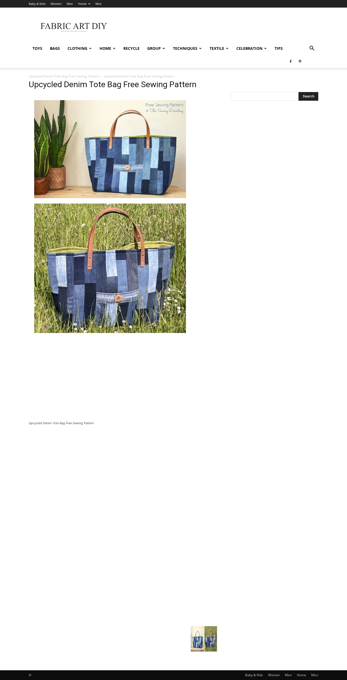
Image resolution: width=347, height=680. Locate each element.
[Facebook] (291, 61)
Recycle (131, 48)
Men (70, 4)
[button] (311, 48)
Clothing (77, 48)
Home (82, 4)
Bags (55, 48)
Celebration (249, 48)
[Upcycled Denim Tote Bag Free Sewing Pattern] (110, 337)
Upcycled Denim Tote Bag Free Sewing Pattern (64, 76)
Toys (37, 48)
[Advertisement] (219, 27)
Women (56, 4)
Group (154, 48)
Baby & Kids (37, 4)
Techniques (185, 48)
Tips (279, 48)
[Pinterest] (300, 61)
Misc (98, 4)
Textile (217, 48)
